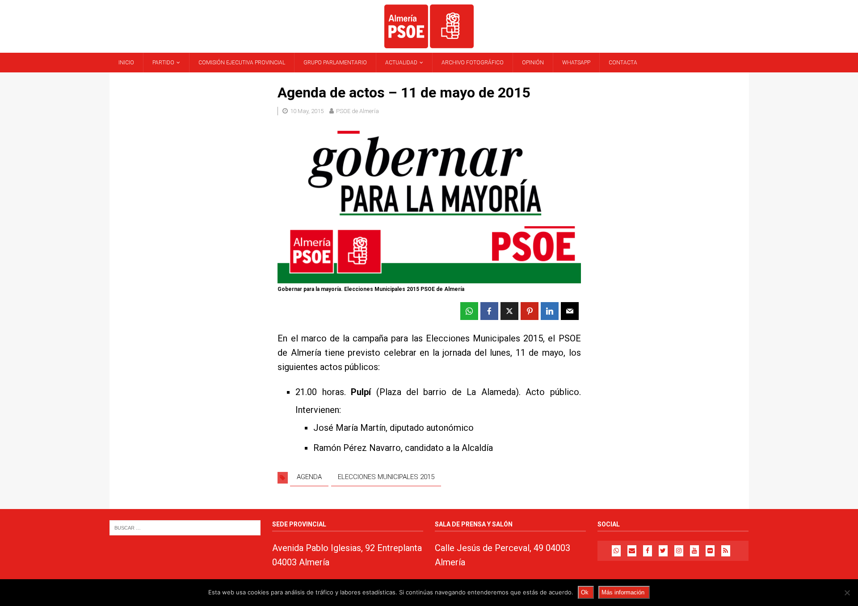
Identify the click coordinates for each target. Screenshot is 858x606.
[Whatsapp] (616, 550)
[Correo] (631, 550)
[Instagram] (678, 550)
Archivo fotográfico (473, 62)
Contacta (623, 62)
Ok (585, 592)
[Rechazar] (846, 592)
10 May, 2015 (307, 111)
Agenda (309, 477)
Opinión (533, 62)
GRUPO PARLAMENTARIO (335, 62)
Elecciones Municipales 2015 (386, 477)
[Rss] (725, 550)
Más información (622, 592)
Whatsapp (576, 62)
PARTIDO (163, 62)
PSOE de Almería (357, 111)
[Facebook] (647, 550)
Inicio (126, 62)
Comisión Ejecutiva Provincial (241, 62)
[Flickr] (710, 550)
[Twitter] (663, 550)
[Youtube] (694, 550)
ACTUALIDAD (401, 62)
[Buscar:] (185, 527)
